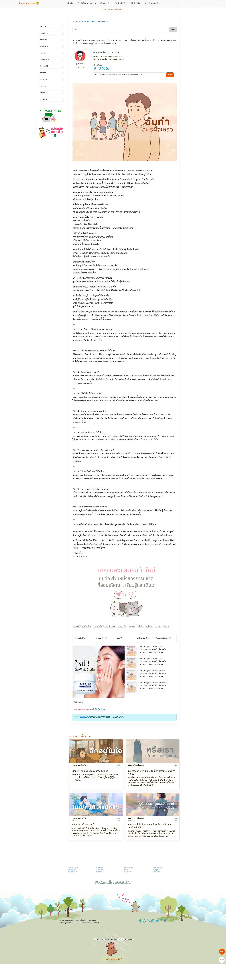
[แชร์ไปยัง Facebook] (140, 922)
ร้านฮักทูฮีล (122, 3)
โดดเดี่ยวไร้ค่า (99, 52)
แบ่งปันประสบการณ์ (158, 867)
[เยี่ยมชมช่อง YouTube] (161, 922)
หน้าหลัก (70, 3)
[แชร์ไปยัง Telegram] (157, 922)
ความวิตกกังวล (86, 626)
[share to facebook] (95, 69)
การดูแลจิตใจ (98, 626)
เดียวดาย (166, 626)
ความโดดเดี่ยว (122, 626)
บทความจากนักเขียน (73, 867)
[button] (120, 638)
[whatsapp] (108, 69)
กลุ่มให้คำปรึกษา (72, 869)
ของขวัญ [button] (106, 3)
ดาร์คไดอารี (99, 871)
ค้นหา (172, 30)
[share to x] (103, 69)
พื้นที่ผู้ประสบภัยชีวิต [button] (88, 3)
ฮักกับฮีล (137, 3)
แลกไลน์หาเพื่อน (128, 867)
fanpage (72, 923)
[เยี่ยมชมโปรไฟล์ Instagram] (165, 922)
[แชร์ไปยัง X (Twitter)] (149, 922)
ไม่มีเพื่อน (140, 626)
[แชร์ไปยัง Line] (145, 922)
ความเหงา (132, 626)
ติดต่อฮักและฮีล (157, 871)
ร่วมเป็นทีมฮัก (128, 871)
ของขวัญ (126, 869)
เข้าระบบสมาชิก (154, 3)
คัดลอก (170, 74)
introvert (158, 626)
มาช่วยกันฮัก (99, 869)
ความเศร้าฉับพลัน (109, 626)
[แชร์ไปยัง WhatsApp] (153, 922)
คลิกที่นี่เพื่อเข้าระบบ (99, 709)
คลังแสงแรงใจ (99, 867)
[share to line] (99, 69)
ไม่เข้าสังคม (149, 626)
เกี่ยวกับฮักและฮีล (72, 871)
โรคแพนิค (77, 626)
